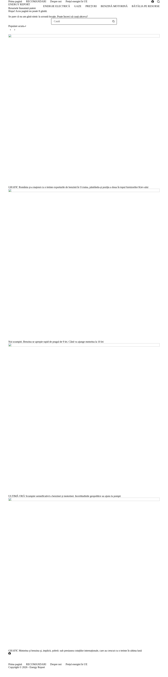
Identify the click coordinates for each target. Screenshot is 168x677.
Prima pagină (15, 1)
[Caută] (158, 1)
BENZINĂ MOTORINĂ (114, 6)
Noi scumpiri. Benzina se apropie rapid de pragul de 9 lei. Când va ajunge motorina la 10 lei (56, 341)
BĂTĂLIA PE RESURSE (146, 6)
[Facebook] (152, 1)
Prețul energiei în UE (76, 1)
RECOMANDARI (36, 1)
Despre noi (56, 1)
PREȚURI (91, 6)
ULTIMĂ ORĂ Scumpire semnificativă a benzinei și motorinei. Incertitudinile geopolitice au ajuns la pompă (64, 496)
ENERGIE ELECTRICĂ (56, 6)
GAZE (77, 6)
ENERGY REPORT (19, 4)
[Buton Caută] (113, 21)
